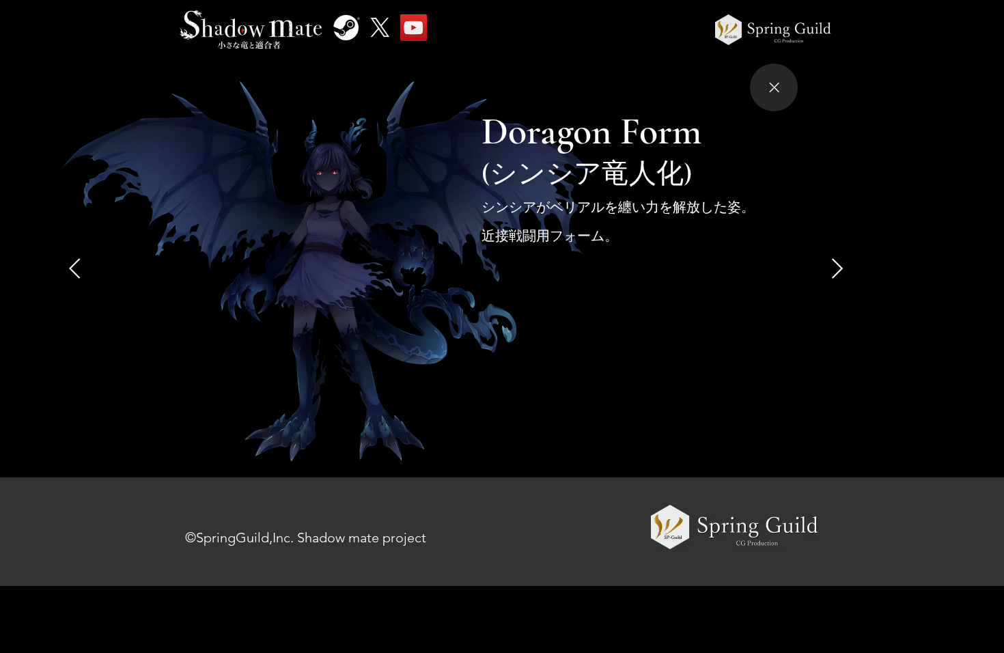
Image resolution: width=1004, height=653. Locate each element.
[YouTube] (413, 27)
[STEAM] (346, 27)
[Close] (774, 87)
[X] (380, 27)
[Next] (74, 268)
